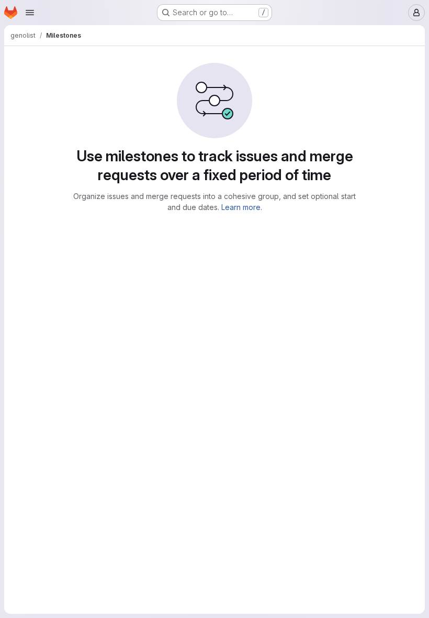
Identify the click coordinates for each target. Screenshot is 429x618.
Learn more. (241, 207)
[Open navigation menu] (29, 12)
